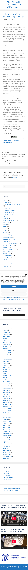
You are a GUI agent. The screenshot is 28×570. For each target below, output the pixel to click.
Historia (5, 224)
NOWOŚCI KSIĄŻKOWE (9, 249)
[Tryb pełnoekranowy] (25, 524)
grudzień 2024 (7, 346)
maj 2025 (5, 340)
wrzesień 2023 (7, 359)
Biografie (5, 216)
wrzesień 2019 (7, 435)
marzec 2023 (6, 365)
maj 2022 (5, 373)
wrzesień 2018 (7, 458)
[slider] (23, 315)
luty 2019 (5, 448)
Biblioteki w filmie (7, 212)
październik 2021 (7, 388)
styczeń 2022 (6, 382)
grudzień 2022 (7, 369)
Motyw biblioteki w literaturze (11, 243)
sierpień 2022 (6, 371)
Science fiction (7, 257)
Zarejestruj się (6, 471)
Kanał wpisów (6, 475)
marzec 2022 (6, 377)
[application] (14, 315)
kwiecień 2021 (6, 396)
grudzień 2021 (6, 384)
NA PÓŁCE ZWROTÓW (9, 245)
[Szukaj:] (14, 186)
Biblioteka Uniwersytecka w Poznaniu (13, 204)
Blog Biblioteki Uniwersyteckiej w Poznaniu (14, 4)
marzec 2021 (6, 398)
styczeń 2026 (6, 336)
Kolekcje (5, 228)
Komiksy (5, 231)
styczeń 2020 (6, 427)
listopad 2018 (6, 454)
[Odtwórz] (4, 315)
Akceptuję (14, 286)
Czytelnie (5, 218)
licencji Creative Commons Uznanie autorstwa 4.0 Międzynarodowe (14, 140)
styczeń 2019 (6, 450)
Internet (5, 226)
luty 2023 (5, 367)
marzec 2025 (6, 344)
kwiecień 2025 (7, 342)
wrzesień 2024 (7, 353)
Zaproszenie (6, 266)
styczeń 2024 (6, 357)
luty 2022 (5, 379)
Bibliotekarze (6, 208)
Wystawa (5, 262)
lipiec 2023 (6, 361)
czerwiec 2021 (7, 392)
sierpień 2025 (6, 338)
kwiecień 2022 (7, 375)
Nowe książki (7, 152)
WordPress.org (7, 479)
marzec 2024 (6, 355)
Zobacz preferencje (14, 294)
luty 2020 (5, 425)
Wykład (5, 260)
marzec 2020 (6, 423)
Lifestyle (5, 233)
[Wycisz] (19, 315)
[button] (26, 275)
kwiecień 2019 (7, 444)
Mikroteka (5, 241)
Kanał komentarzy (8, 477)
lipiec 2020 (6, 415)
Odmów (14, 290)
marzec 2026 (6, 334)
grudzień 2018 (6, 452)
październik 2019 (7, 433)
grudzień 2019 (7, 429)
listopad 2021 (6, 386)
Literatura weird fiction (9, 239)
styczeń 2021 (6, 402)
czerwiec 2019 (7, 440)
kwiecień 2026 (7, 332)
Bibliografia (6, 202)
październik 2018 (7, 456)
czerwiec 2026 (7, 328)
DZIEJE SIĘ (6, 222)
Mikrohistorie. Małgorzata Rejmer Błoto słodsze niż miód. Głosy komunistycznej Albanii (13, 156)
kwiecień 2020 (7, 421)
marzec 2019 (6, 446)
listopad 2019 (6, 431)
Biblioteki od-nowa (17, 177)
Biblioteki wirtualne (8, 214)
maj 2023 (5, 363)
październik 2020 (7, 408)
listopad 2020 (6, 406)
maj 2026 (5, 330)
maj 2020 (5, 419)
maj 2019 (5, 442)
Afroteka (5, 200)
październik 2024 (7, 350)
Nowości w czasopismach (10, 251)
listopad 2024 (6, 348)
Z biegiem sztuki (7, 264)
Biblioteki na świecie (8, 210)
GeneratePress (17, 567)
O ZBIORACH (6, 253)
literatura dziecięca (8, 235)
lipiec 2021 (5, 390)
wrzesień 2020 (7, 411)
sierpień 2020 (6, 413)
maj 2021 (5, 394)
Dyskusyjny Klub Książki (9, 220)
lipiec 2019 (6, 437)
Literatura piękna (7, 237)
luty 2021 (5, 400)
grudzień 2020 (7, 404)
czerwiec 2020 (7, 417)
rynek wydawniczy (8, 255)
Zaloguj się (6, 473)
